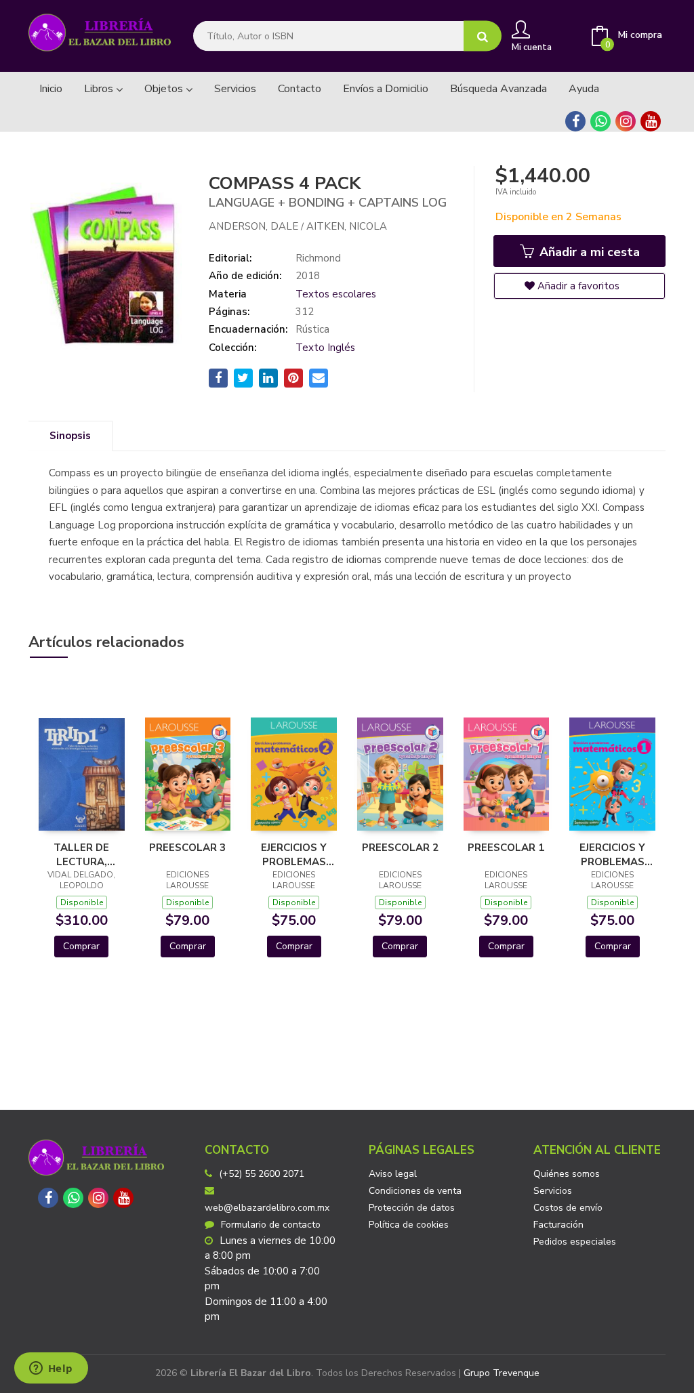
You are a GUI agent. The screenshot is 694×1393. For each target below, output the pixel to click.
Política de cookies (409, 1224)
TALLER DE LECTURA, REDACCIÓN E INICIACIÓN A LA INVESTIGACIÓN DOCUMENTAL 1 (81, 854)
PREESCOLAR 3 (187, 847)
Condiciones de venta (415, 1190)
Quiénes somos (566, 1173)
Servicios (552, 1190)
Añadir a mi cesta (588, 252)
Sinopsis (70, 435)
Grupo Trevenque (501, 1373)
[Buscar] (483, 36)
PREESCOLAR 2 (400, 847)
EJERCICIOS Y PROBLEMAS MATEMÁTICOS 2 (294, 854)
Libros (100, 88)
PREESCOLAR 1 (506, 847)
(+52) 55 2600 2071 (261, 1173)
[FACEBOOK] (575, 121)
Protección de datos (412, 1207)
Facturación (558, 1224)
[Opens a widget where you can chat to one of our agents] (51, 1369)
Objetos (165, 88)
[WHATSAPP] (600, 121)
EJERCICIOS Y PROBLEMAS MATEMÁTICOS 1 (612, 854)
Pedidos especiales (574, 1241)
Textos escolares (335, 294)
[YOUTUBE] (650, 121)
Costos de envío (568, 1207)
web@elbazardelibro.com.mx (267, 1207)
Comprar (81, 946)
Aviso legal (393, 1173)
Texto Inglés (325, 347)
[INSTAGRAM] (625, 121)
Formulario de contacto (271, 1224)
